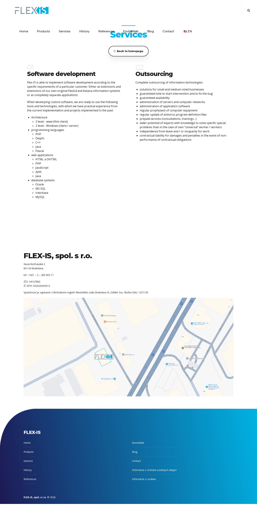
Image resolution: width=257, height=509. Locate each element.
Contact (168, 31)
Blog (150, 31)
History (84, 31)
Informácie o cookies (144, 479)
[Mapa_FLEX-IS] (128, 347)
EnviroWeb (130, 31)
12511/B (143, 292)
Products (43, 31)
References (106, 31)
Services (64, 31)
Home (23, 31)
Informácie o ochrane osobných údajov (154, 470)
